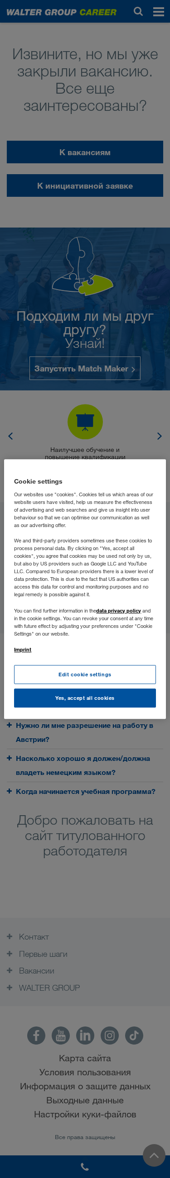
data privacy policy (118, 610)
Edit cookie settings (84, 674)
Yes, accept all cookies (85, 697)
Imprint (22, 649)
